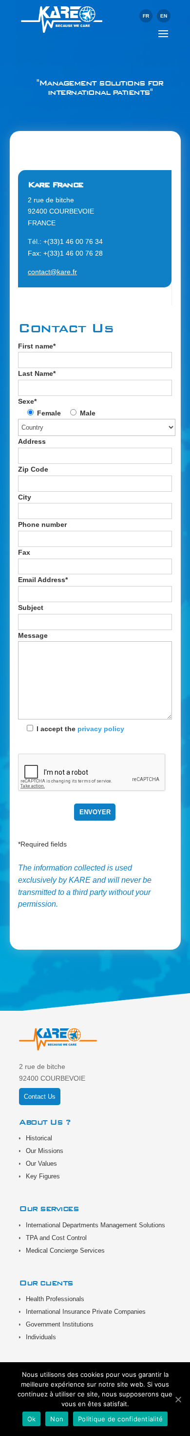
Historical (39, 1138)
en (163, 16)
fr (146, 16)
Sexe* (27, 401)
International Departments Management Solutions (95, 1225)
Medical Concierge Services (65, 1250)
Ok (31, 1419)
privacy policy (100, 729)
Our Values (41, 1163)
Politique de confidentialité (120, 1419)
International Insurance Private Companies (86, 1311)
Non (56, 1419)
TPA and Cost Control (56, 1237)
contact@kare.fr (52, 272)
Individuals (41, 1337)
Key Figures (43, 1176)
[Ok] (178, 1399)
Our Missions (44, 1150)
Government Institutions (60, 1324)
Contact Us (40, 1096)
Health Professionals (55, 1299)
